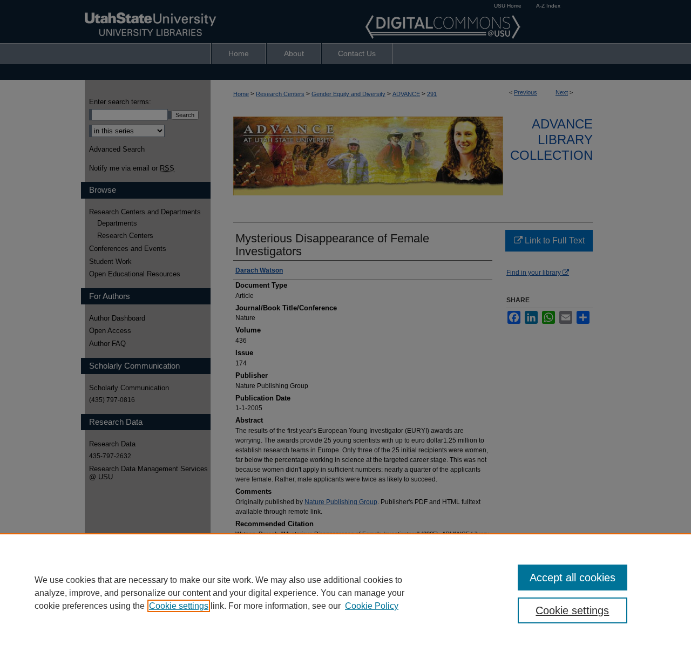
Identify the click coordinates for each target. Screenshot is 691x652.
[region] (345, 592)
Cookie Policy (371, 605)
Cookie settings (178, 605)
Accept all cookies (572, 577)
